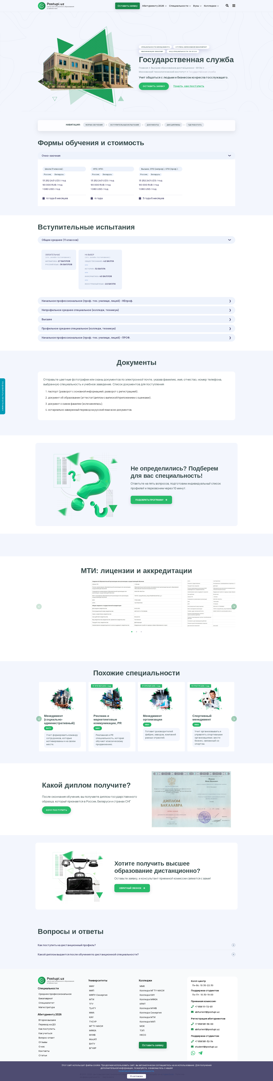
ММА (91, 1012)
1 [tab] (131, 631)
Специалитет (47, 1003)
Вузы (196, 5)
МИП (91, 990)
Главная (143, 67)
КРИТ (143, 1004)
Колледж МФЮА (149, 999)
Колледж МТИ (147, 1017)
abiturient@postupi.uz (207, 1011)
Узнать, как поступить (188, 86)
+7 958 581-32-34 (204, 1041)
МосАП (93, 1039)
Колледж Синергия (151, 1012)
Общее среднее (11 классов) (60, 240)
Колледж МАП (147, 1021)
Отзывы (43, 1042)
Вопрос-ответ (47, 1037)
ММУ (91, 986)
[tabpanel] (137, 603)
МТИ (91, 999)
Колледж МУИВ (148, 1008)
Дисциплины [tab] (173, 125)
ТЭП (142, 1030)
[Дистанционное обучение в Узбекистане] (57, 6)
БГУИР (92, 1048)
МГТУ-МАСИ (96, 1026)
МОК (142, 1026)
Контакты (44, 1051)
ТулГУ (92, 1008)
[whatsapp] (193, 1054)
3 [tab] (141, 631)
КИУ (91, 1017)
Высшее (47, 319)
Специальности (179, 5)
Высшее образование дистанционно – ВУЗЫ (176, 67)
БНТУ (92, 1043)
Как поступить (47, 1029)
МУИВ (92, 1035)
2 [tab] (136, 631)
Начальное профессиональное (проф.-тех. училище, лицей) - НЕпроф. (87, 301)
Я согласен (136, 1076)
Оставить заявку (127, 5)
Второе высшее (47, 1020)
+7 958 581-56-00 (204, 1023)
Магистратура (47, 1007)
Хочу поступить (56, 810)
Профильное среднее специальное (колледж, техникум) (79, 328)
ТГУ (91, 1004)
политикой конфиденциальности (136, 1070)
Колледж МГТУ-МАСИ (152, 990)
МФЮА (92, 1030)
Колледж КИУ (147, 995)
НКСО (143, 1035)
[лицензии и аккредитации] (136, 603)
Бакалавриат (46, 998)
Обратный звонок (130, 888)
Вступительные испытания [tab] (124, 125)
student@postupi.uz (206, 1046)
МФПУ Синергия (98, 995)
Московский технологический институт (162, 71)
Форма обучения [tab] (94, 125)
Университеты (97, 980)
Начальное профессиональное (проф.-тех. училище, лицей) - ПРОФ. (86, 337)
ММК (142, 986)
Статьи (43, 1055)
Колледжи (210, 5)
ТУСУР (93, 1021)
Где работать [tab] (195, 125)
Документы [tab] (153, 125)
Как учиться (45, 1033)
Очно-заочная (51, 155)
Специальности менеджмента (155, 47)
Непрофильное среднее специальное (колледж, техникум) (80, 310)
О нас (42, 1046)
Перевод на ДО (47, 1024)
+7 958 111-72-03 (203, 1006)
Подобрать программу (149, 499)
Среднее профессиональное (55, 994)
